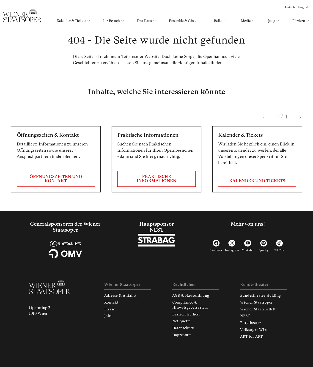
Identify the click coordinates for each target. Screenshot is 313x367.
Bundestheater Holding (260, 295)
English (303, 7)
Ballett (219, 21)
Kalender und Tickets (257, 180)
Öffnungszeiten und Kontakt (56, 178)
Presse (109, 309)
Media (246, 21)
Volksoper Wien (254, 330)
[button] (266, 117)
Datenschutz (183, 328)
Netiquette (181, 321)
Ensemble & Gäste (182, 21)
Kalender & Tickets (71, 21)
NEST (245, 316)
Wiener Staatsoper (256, 302)
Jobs (108, 316)
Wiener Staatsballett (258, 309)
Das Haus (144, 21)
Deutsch (289, 7)
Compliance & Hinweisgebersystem (190, 304)
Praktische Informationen (156, 178)
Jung (271, 21)
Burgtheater (250, 323)
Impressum (182, 335)
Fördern (298, 21)
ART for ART (251, 336)
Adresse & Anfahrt (120, 295)
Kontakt (111, 302)
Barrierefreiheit (186, 314)
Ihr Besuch (111, 21)
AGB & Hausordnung (190, 295)
